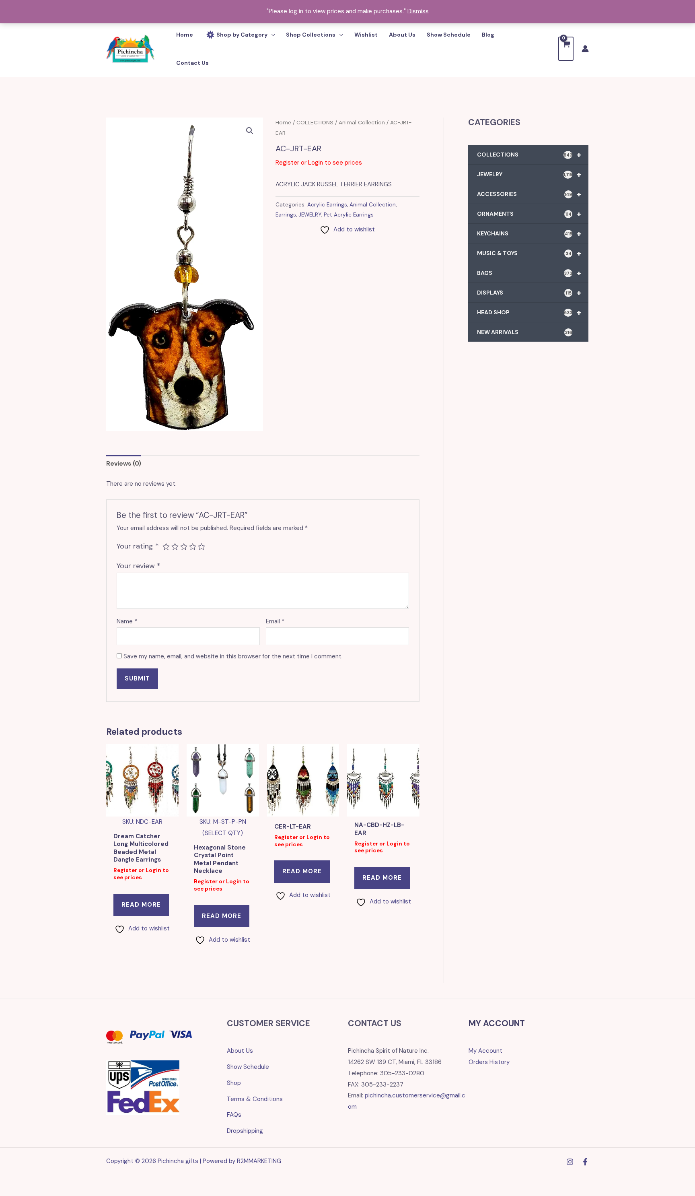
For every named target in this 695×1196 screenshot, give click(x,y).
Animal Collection (362, 122)
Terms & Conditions (255, 1099)
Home (283, 122)
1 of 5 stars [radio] (166, 546)
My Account (485, 1051)
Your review (138, 566)
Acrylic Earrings (327, 204)
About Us (240, 1051)
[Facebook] (585, 1161)
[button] (250, 131)
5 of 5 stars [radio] (201, 546)
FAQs (234, 1115)
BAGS (529, 273)
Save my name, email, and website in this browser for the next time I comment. (233, 656)
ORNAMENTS (529, 213)
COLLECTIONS (314, 122)
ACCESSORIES (529, 194)
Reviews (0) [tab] (123, 464)
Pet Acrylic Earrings (349, 214)
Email (275, 621)
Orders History (489, 1062)
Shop (234, 1083)
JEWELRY (309, 214)
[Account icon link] (585, 48)
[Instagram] (570, 1161)
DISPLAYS (529, 292)
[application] (271, 35)
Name (127, 621)
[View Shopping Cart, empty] (566, 48)
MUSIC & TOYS (529, 253)
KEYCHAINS (529, 233)
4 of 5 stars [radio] (192, 546)
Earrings (286, 214)
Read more (141, 905)
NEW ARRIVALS (524, 332)
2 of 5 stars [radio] (175, 546)
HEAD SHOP (529, 312)
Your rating (138, 546)
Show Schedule (248, 1067)
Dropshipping (245, 1131)
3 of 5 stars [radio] (183, 546)
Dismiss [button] (418, 11)
